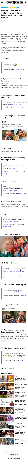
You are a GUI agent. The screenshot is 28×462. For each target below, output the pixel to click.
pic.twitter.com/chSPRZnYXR (10, 292)
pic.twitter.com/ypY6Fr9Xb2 (10, 168)
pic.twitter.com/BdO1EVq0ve (11, 190)
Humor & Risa (11, 7)
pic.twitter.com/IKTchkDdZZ (10, 221)
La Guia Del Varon (14, 2)
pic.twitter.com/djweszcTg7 (16, 104)
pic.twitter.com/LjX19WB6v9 (10, 65)
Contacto (7, 452)
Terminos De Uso (14, 454)
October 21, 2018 (19, 107)
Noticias (16, 7)
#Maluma (5, 187)
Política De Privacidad (17, 452)
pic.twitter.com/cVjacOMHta (17, 357)
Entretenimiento (5, 7)
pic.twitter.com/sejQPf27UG (17, 271)
